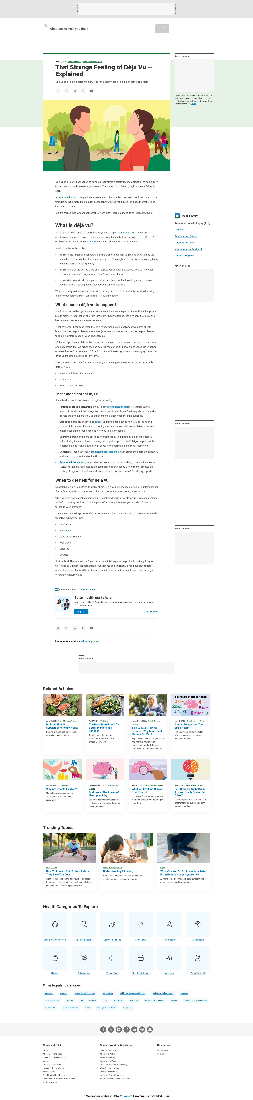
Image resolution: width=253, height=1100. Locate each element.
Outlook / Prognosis (184, 255)
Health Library (49, 1071)
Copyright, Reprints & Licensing (113, 1064)
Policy (193, 104)
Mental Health (197, 940)
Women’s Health (198, 973)
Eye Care (69, 1000)
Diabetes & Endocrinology (163, 993)
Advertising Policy (107, 1057)
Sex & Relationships (70, 1008)
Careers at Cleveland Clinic (54, 1057)
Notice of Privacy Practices (112, 1075)
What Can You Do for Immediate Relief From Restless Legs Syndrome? (183, 873)
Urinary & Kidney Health (106, 1008)
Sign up (81, 611)
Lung (105, 1000)
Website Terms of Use (109, 1068)
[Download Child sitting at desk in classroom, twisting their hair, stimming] (126, 848)
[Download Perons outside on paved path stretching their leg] (69, 848)
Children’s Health (83, 940)
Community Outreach (52, 1064)
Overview (179, 229)
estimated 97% (67, 197)
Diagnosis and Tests (184, 242)
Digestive (184, 993)
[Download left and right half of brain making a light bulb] (190, 769)
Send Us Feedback (108, 1050)
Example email (151, 611)
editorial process (90, 641)
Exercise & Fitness (112, 940)
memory (93, 241)
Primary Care (63, 785)
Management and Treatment (188, 249)
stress (98, 421)
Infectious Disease (88, 1000)
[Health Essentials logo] (88, 589)
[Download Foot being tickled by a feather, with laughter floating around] (62, 769)
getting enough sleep (118, 406)
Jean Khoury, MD (126, 232)
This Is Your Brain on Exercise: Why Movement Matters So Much (147, 731)
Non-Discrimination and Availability (115, 1079)
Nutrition (104, 721)
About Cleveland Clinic (52, 1054)
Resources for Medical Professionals (59, 1079)
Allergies (63, 993)
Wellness (169, 973)
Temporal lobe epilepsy (73, 462)
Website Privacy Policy (109, 1071)
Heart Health (141, 940)
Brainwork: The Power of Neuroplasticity (104, 794)
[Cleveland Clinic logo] (65, 589)
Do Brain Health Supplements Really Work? (62, 726)
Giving (45, 1061)
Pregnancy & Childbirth (154, 1000)
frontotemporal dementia (105, 451)
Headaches (66, 530)
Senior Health (50, 1008)
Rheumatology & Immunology (196, 1000)
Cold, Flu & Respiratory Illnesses (132, 993)
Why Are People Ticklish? (61, 789)
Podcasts (161, 1054)
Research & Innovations (53, 1068)
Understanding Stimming (118, 871)
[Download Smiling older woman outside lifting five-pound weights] (148, 705)
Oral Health (118, 1000)
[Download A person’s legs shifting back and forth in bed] (183, 848)
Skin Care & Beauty (140, 973)
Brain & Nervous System (92, 62)
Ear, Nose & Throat (52, 1000)
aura (80, 441)
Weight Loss (128, 1008)
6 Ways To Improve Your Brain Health (189, 726)
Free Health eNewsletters (54, 1075)
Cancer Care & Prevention (85, 993)
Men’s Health (169, 940)
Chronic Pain (108, 993)
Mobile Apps (162, 1050)
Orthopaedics (51, 868)
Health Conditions (74, 62)
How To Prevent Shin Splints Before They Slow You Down (67, 873)
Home (45, 1050)
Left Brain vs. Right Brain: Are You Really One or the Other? (190, 792)
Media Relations (50, 1082)
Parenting (134, 1000)
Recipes (174, 1000)
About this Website (108, 1054)
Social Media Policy (108, 1061)
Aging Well (49, 993)
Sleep (162, 868)
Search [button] (162, 27)
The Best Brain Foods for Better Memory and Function (104, 727)
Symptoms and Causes (186, 236)
